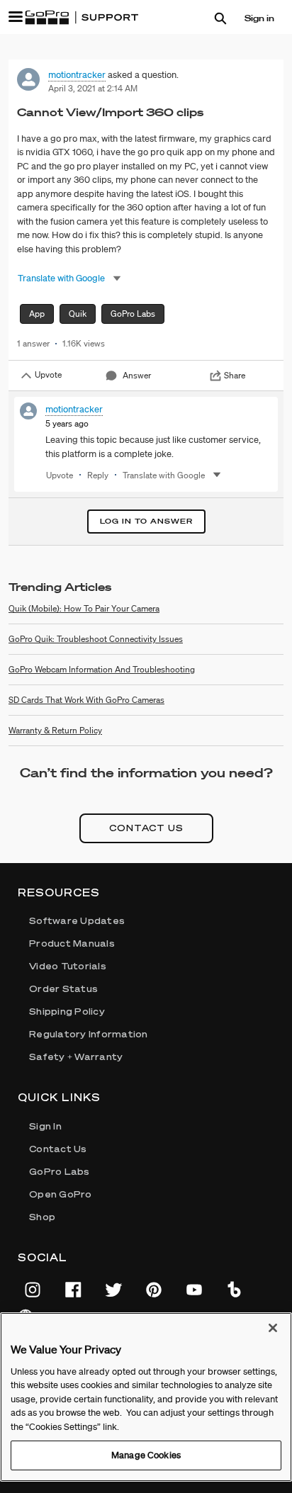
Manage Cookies (146, 1455)
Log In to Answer (146, 521)
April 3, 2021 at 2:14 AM (92, 88)
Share (234, 375)
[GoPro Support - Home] (81, 17)
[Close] (272, 1327)
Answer (137, 375)
